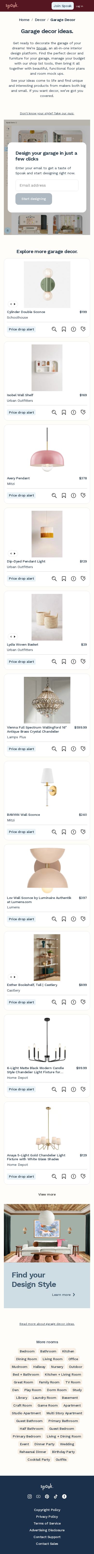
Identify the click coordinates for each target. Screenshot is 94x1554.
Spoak (41, 48)
